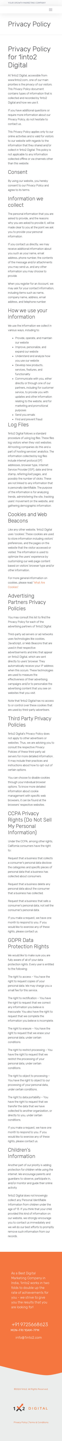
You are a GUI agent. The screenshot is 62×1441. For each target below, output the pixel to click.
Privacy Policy (20, 1422)
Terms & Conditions (38, 1422)
